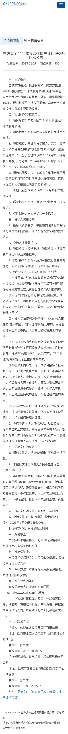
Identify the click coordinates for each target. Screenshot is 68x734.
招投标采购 (11, 41)
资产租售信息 (34, 41)
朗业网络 (20, 727)
